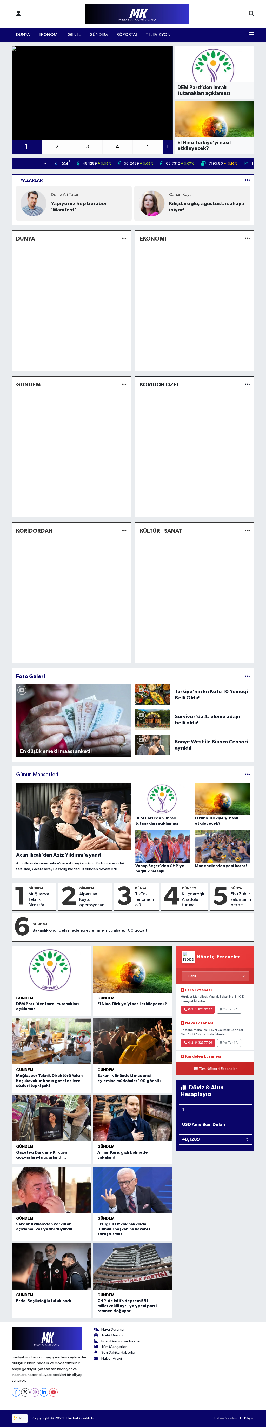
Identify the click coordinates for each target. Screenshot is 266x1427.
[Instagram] (34, 1392)
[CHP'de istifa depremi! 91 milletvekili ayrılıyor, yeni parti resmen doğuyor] (132, 1266)
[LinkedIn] (44, 1392)
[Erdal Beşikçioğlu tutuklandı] (51, 1266)
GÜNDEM (98, 34)
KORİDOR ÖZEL (159, 385)
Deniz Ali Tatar (65, 194)
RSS (22, 1418)
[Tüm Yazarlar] (247, 180)
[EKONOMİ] (247, 238)
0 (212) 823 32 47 (200, 1009)
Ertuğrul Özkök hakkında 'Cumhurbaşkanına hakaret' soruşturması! (124, 1229)
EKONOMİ (49, 34)
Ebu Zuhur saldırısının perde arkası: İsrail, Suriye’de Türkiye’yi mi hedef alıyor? (241, 900)
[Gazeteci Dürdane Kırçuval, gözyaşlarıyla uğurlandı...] (51, 1118)
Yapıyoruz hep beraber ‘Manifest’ (79, 206)
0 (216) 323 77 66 (200, 1042)
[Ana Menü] (251, 34)
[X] (25, 1392)
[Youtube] (53, 1392)
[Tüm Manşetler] (247, 774)
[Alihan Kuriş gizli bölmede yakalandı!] (132, 1118)
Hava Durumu (112, 1329)
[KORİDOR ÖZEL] (247, 385)
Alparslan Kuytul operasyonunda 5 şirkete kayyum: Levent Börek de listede (94, 900)
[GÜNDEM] (124, 385)
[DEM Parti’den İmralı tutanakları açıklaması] (51, 969)
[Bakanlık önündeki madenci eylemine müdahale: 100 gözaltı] (132, 1041)
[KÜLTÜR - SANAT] (247, 531)
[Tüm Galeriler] (247, 676)
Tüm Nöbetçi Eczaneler (218, 1069)
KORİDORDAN (34, 531)
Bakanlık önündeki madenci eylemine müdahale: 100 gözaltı (90, 930)
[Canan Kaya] (152, 203)
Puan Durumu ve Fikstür (120, 1341)
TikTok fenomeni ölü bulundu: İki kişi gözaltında (146, 900)
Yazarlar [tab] (32, 180)
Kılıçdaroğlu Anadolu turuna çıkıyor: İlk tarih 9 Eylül (193, 900)
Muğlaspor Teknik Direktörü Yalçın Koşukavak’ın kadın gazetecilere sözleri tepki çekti (41, 900)
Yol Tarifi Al (230, 1009)
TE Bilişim (246, 1418)
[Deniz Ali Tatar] (33, 203)
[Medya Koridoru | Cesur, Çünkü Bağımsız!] (137, 14)
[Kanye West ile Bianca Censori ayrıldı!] (153, 745)
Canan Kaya (180, 194)
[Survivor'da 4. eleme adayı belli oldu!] (153, 719)
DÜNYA (23, 34)
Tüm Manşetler (114, 1347)
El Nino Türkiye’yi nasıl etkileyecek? (132, 1004)
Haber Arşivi (111, 1359)
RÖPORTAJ (127, 34)
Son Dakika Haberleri (118, 1353)
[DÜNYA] (124, 238)
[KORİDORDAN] (124, 531)
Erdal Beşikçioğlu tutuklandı (43, 1301)
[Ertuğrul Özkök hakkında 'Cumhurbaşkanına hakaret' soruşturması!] (132, 1190)
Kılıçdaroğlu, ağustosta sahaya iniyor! (206, 206)
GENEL (74, 34)
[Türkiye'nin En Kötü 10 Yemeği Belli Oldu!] (153, 694)
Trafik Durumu (112, 1335)
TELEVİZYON (158, 34)
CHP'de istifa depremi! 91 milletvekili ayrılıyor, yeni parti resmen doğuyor (127, 1306)
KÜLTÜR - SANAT (161, 531)
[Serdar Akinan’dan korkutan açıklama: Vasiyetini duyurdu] (51, 1190)
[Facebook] (16, 1392)
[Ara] (251, 14)
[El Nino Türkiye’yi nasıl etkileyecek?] (132, 969)
